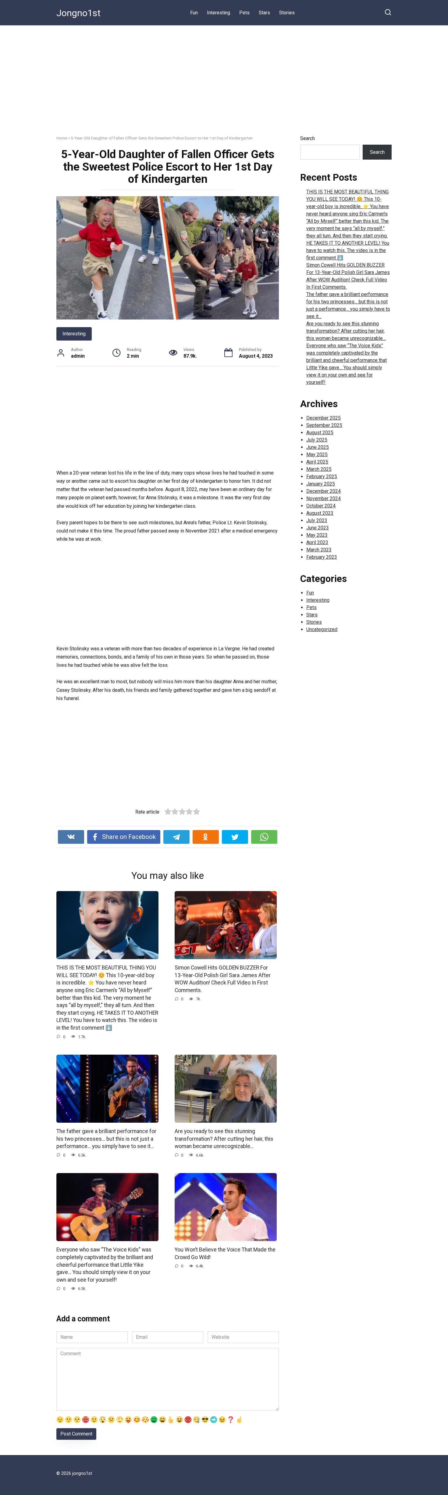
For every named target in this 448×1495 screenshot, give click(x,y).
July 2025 (316, 440)
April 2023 (317, 542)
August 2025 (319, 432)
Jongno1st (78, 13)
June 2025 (317, 447)
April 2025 (317, 462)
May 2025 (317, 454)
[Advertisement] (224, 85)
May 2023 (317, 535)
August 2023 (319, 513)
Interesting (218, 13)
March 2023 (319, 550)
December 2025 (323, 418)
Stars (264, 13)
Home (61, 137)
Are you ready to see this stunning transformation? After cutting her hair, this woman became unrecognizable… (224, 1138)
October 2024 (321, 506)
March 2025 (319, 469)
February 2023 (321, 557)
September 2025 (324, 425)
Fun (194, 13)
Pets (244, 13)
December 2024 (323, 491)
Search (307, 138)
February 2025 (321, 476)
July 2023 (316, 520)
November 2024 (323, 498)
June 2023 (317, 528)
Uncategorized (321, 629)
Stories (287, 13)
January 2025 (320, 484)
